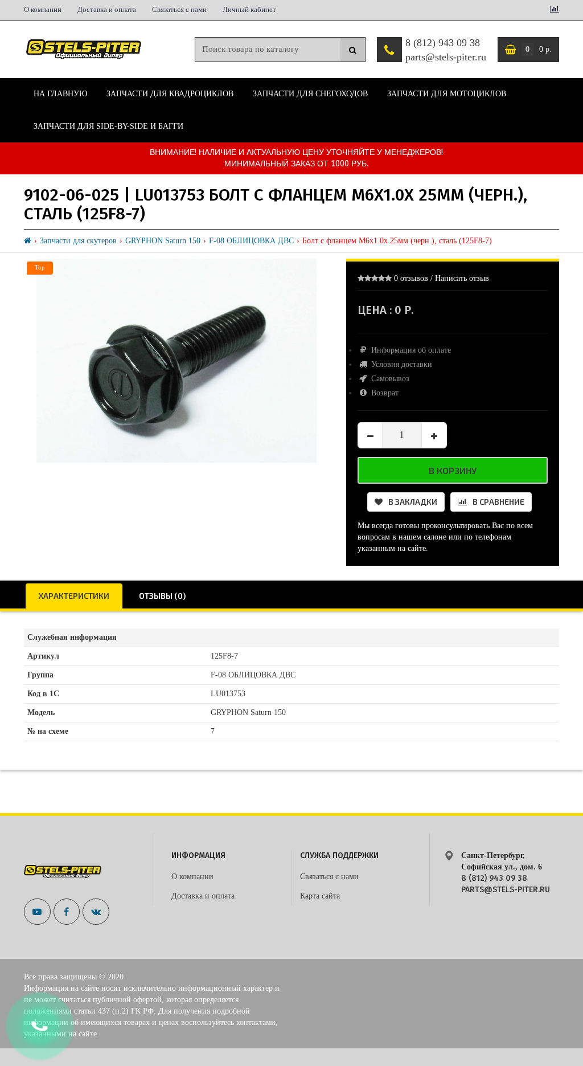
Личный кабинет (249, 9)
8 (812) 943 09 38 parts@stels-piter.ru (445, 50)
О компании (42, 9)
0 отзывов (411, 278)
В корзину (453, 470)
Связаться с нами (179, 9)
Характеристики (74, 596)
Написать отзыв (462, 278)
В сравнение (498, 502)
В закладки (412, 502)
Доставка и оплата (106, 9)
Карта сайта (320, 896)
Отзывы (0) (162, 596)
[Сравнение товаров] (554, 10)
